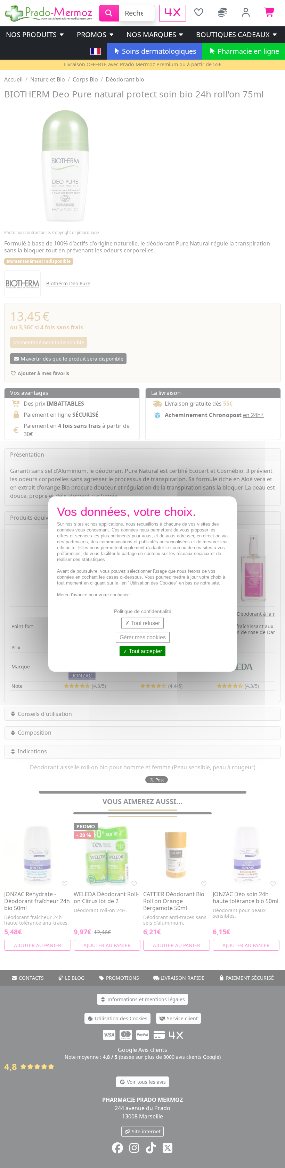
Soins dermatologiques (158, 51)
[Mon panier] (270, 13)
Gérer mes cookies (143, 637)
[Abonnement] (222, 13)
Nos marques (152, 34)
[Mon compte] (246, 13)
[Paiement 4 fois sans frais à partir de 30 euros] (172, 13)
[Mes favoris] (198, 13)
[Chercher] (109, 13)
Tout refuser (145, 623)
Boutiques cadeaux (233, 34)
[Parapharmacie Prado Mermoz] (49, 12)
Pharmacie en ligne (247, 51)
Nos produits (32, 34)
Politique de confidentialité (142, 611)
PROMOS (92, 34)
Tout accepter (145, 651)
